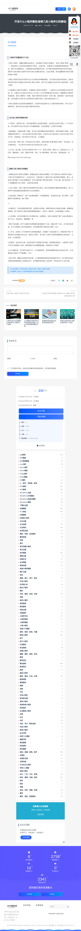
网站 (55, 358)
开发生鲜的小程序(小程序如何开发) (17, 293)
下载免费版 (41, 417)
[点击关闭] (77, 16)
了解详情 (51, 894)
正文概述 (12, 42)
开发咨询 (75, 39)
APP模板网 (13, 271)
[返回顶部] (77, 64)
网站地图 (51, 925)
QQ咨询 (41, 445)
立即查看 (29, 894)
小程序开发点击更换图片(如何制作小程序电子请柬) (13, 322)
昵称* (9, 358)
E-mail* (33, 358)
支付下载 (41, 411)
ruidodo (15, 280)
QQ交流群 (26, 837)
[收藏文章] (59, 280)
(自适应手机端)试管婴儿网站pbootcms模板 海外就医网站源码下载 (58, 295)
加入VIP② (76, 35)
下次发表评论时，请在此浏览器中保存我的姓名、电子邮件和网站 (33, 368)
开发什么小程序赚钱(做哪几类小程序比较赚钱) (30, 271)
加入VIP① (76, 31)
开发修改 (75, 42)
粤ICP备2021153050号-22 (65, 925)
